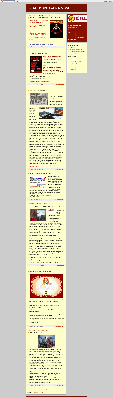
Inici (46, 389)
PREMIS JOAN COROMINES (41, 272)
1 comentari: (60, 265)
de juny (73, 67)
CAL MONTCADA (36, 333)
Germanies (72, 47)
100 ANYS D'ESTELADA (39, 91)
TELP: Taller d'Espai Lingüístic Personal (46, 206)
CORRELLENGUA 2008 (38, 53)
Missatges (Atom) (38, 392)
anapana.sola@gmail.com (74, 25)
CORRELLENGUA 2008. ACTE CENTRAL (46, 18)
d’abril (72, 69)
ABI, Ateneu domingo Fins (76, 49)
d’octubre (73, 60)
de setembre (74, 65)
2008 (71, 58)
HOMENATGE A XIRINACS (40, 174)
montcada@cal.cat (72, 27)
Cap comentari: (60, 46)
